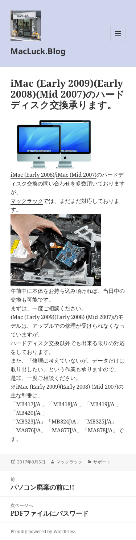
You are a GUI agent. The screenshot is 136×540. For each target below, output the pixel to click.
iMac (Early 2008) (32, 174)
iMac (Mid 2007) (76, 174)
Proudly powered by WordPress (43, 531)
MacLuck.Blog (38, 50)
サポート (102, 462)
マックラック (27, 200)
